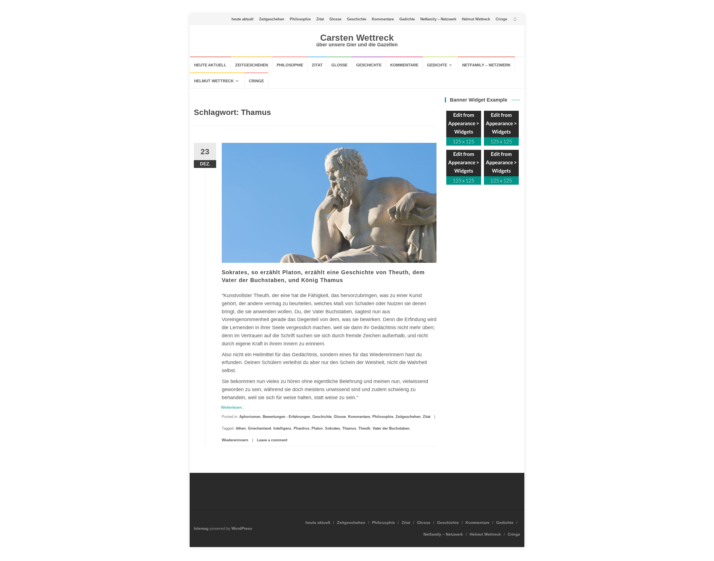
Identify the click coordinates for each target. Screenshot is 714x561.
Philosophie (300, 19)
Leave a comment (272, 440)
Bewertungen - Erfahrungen (286, 417)
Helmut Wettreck (476, 19)
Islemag (201, 528)
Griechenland (259, 428)
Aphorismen (249, 417)
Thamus (349, 428)
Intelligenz (282, 428)
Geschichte (356, 19)
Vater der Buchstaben (391, 428)
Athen (241, 428)
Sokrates (332, 428)
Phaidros (301, 428)
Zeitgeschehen (271, 19)
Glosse (335, 19)
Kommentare (383, 19)
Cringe (501, 19)
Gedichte (407, 19)
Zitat (320, 19)
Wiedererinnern (235, 440)
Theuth (364, 428)
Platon (317, 428)
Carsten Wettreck (357, 38)
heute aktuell (242, 19)
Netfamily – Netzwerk (438, 19)
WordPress (241, 528)
